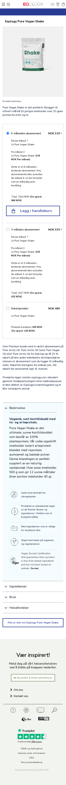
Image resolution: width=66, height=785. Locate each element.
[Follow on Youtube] (40, 710)
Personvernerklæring (31, 762)
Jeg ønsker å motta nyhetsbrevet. (33, 677)
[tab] (33, 409)
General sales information (31, 753)
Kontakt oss (21, 696)
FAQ (31, 758)
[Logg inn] (58, 4)
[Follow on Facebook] (14, 710)
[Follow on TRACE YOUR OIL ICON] (54, 710)
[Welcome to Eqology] (33, 4)
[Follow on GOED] (41, 719)
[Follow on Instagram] (27, 710)
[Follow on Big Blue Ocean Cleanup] (26, 719)
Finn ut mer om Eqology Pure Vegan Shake (33, 622)
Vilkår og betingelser (32, 748)
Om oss (18, 690)
